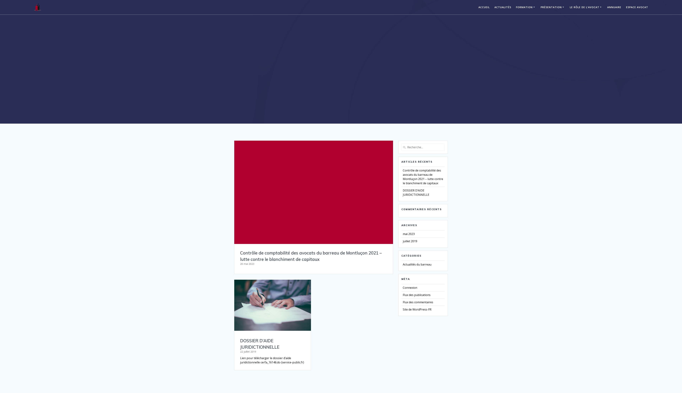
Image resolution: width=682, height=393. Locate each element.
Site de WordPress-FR (417, 309)
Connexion (410, 288)
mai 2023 (409, 234)
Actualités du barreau (417, 264)
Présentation (551, 7)
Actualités (502, 7)
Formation (524, 7)
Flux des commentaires (418, 302)
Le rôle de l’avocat (584, 7)
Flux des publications (417, 295)
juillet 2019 (410, 241)
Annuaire (614, 7)
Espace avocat (637, 7)
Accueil (484, 7)
